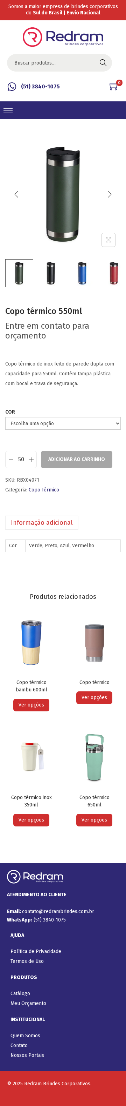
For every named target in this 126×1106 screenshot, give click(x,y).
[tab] (63, 523)
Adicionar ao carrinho (76, 459)
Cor (10, 412)
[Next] (109, 194)
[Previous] (16, 194)
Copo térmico (94, 682)
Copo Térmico (44, 490)
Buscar (103, 63)
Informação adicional (42, 523)
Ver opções (31, 705)
